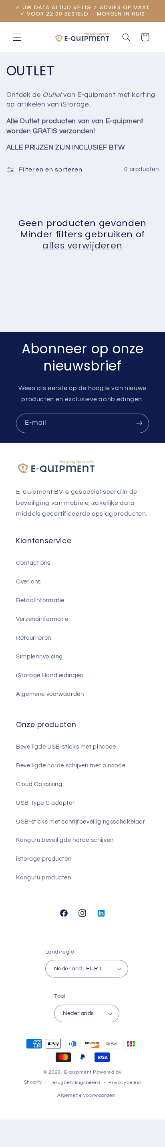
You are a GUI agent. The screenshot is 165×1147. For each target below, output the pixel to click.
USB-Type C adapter (45, 803)
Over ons (28, 582)
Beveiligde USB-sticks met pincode (66, 747)
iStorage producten (43, 859)
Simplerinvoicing (39, 657)
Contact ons (33, 563)
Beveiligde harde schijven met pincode (70, 766)
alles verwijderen (82, 245)
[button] (17, 37)
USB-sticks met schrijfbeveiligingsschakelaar (80, 822)
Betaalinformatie (40, 600)
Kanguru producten (43, 878)
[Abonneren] (139, 423)
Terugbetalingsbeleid (75, 1082)
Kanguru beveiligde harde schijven (65, 840)
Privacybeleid (125, 1082)
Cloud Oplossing (39, 784)
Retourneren (33, 638)
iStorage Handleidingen (49, 675)
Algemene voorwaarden (50, 694)
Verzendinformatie (42, 619)
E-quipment (78, 1072)
